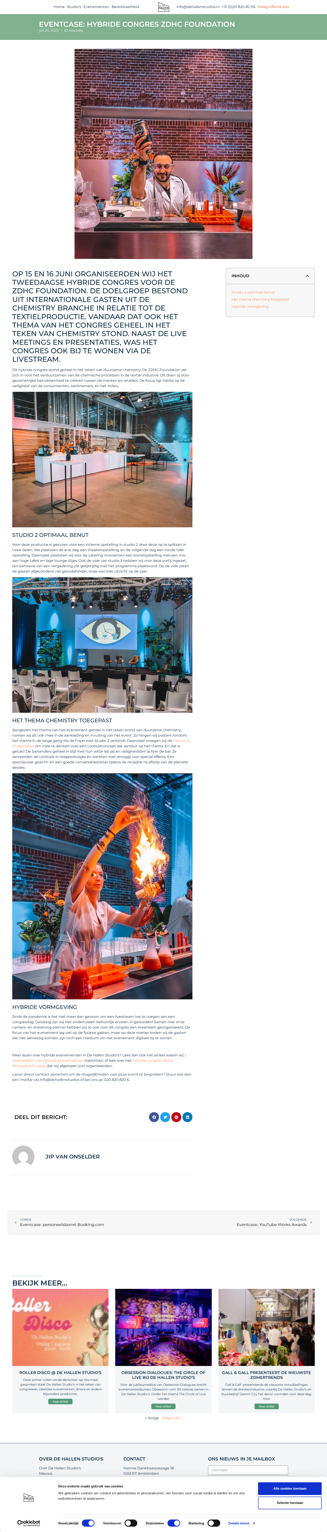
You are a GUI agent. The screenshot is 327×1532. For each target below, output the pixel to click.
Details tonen (238, 1523)
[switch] (131, 1523)
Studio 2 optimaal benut (253, 292)
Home (59, 7)
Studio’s (74, 7)
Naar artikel (60, 1401)
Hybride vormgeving (250, 306)
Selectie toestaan (290, 1503)
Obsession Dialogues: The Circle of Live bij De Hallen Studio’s (163, 1375)
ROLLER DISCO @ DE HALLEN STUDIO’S (60, 1372)
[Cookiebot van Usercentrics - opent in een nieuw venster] (28, 1523)
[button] (154, 1117)
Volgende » (172, 1418)
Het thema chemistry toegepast (260, 299)
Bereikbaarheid (125, 7)
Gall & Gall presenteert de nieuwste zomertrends (266, 1375)
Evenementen (96, 7)
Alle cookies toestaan (290, 1488)
